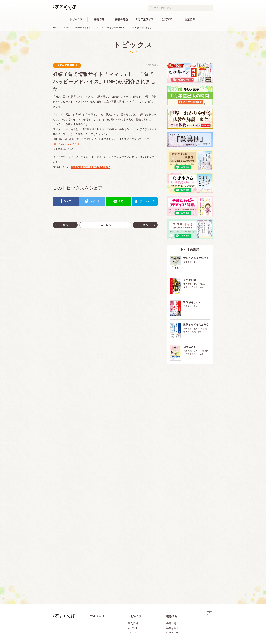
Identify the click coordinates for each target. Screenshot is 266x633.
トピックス (76, 19)
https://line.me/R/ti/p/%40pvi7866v (90, 167)
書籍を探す (172, 628)
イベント (133, 628)
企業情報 (190, 19)
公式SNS (167, 19)
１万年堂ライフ (144, 19)
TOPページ (97, 616)
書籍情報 (99, 19)
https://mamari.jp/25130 (66, 144)
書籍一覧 (171, 623)
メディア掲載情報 (67, 65)
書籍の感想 (121, 19)
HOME (56, 28)
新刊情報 (133, 623)
